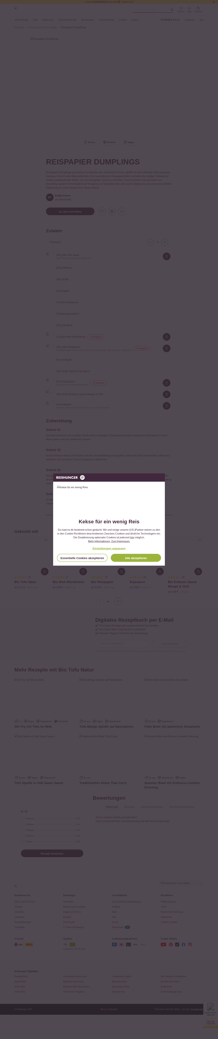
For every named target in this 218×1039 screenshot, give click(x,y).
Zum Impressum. (120, 541)
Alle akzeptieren (136, 558)
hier (132, 537)
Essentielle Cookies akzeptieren (82, 558)
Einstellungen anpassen (109, 548)
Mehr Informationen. (99, 541)
